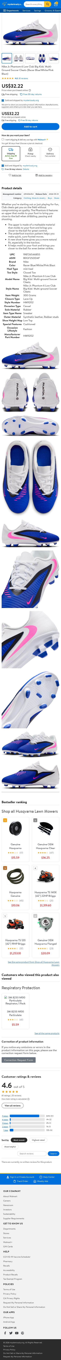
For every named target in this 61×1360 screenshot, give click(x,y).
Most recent (19, 1140)
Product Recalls (10, 1274)
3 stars (5, 1123)
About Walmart (10, 1196)
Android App (9, 1321)
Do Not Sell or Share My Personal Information (24, 1306)
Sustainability (9, 1213)
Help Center (49, 1177)
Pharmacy (8, 1261)
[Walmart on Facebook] (5, 1333)
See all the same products (47, 1033)
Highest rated (38, 1140)
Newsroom (8, 1205)
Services (26, 10)
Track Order (22, 1181)
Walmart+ (7, 1242)
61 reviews (23, 78)
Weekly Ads (42, 1181)
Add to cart (30, 126)
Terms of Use (9, 1289)
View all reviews (12, 1105)
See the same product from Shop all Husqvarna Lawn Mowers (33, 963)
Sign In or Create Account (22, 1177)
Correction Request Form (18, 1060)
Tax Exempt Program (12, 1278)
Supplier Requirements (13, 1218)
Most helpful (10, 1146)
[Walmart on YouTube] (17, 1333)
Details (26, 169)
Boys (50, 198)
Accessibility (9, 1270)
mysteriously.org (31, 100)
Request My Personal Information (18, 1302)
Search (53, 1153)
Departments (13, 10)
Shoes (56, 198)
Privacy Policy (9, 1293)
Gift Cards (8, 1246)
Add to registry (45, 175)
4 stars (5, 1119)
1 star (6, 1130)
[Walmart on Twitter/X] (11, 1333)
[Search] (47, 4)
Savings (37, 10)
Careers (6, 1200)
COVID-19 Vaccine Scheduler (16, 1256)
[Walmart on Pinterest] (22, 1333)
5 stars (5, 1116)
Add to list (16, 175)
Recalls (6, 1265)
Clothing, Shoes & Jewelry (35, 198)
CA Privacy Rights (11, 1298)
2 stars (5, 1126)
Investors (7, 1209)
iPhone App (8, 1317)
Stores (6, 1233)
